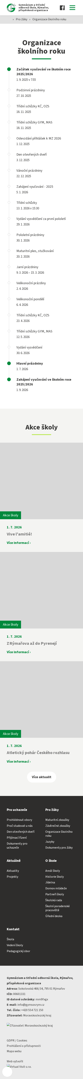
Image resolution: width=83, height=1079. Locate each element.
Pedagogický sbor (18, 951)
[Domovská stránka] (9, 19)
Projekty (12, 877)
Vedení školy (15, 945)
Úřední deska (53, 916)
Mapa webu (14, 1051)
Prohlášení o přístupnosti (24, 1046)
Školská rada (53, 900)
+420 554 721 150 (32, 1010)
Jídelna (50, 882)
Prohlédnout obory (19, 820)
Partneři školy (54, 894)
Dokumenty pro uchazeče (17, 845)
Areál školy (52, 871)
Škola (10, 939)
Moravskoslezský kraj (37, 1015)
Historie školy (54, 877)
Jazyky (49, 842)
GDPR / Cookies (17, 1040)
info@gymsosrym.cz (30, 1005)
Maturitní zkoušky (57, 820)
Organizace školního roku (49, 19)
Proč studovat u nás (20, 826)
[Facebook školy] (62, 7)
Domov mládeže (56, 888)
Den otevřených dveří (20, 832)
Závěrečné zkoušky (57, 826)
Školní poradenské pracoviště (57, 908)
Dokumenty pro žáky (59, 848)
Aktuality (13, 871)
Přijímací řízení (17, 838)
